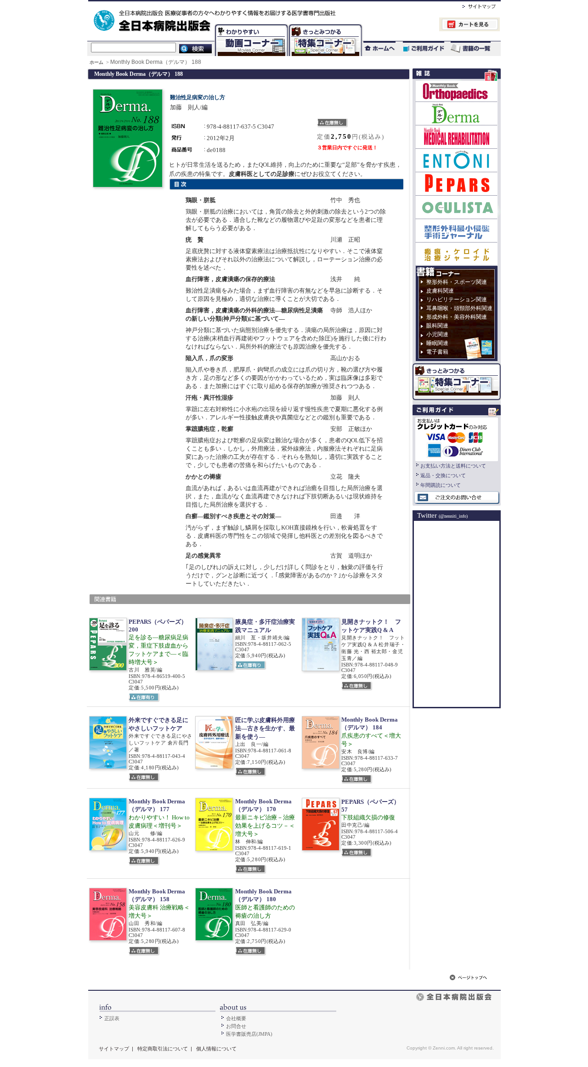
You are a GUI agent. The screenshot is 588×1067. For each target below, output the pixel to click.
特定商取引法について (162, 1048)
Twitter (442, 515)
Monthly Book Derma (457, 113)
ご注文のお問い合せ (457, 498)
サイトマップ (470, 5)
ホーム (97, 62)
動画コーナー (249, 25)
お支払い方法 (457, 438)
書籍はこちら (471, 48)
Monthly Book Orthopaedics (457, 91)
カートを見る (431, 25)
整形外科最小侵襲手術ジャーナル (457, 230)
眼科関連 (437, 325)
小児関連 (437, 334)
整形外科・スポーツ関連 (456, 282)
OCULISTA (457, 207)
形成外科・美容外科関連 (456, 317)
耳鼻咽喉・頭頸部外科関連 (459, 308)
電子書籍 (437, 352)
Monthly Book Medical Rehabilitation (457, 136)
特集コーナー (324, 25)
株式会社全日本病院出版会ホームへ (263, 5)
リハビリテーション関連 (456, 299)
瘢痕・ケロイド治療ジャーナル (457, 253)
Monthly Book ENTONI (457, 160)
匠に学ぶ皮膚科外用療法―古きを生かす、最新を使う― (265, 728)
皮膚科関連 (440, 291)
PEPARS (457, 183)
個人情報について (216, 1048)
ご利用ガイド (419, 48)
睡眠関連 (437, 343)
